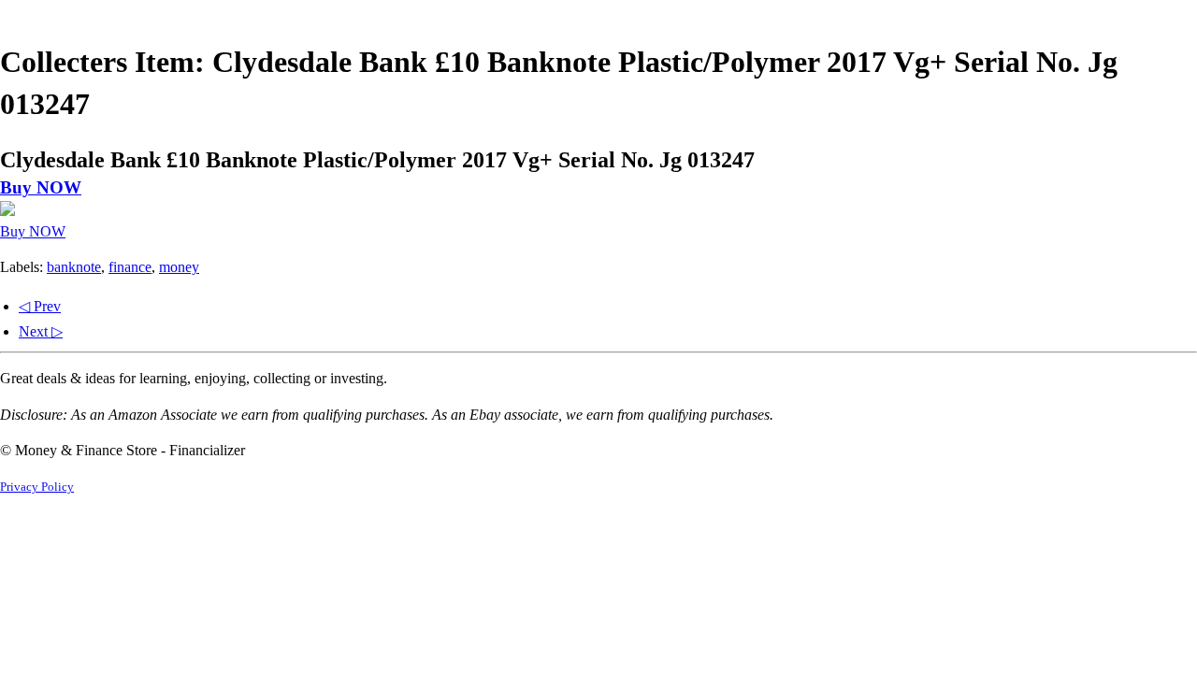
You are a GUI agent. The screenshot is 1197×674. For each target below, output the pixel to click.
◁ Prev (40, 306)
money (179, 267)
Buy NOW (40, 187)
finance (129, 267)
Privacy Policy (37, 487)
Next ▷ (41, 331)
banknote (74, 267)
